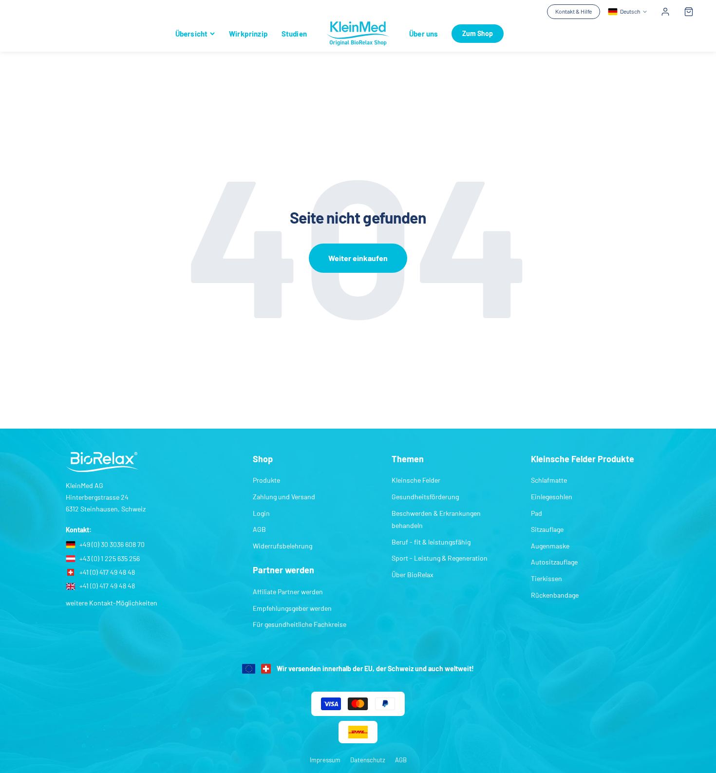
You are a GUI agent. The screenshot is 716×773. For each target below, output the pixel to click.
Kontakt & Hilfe (573, 11)
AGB (259, 529)
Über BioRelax (412, 574)
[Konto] (665, 11)
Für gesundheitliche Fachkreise (299, 624)
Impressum (325, 760)
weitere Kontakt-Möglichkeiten (111, 603)
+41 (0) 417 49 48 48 (107, 572)
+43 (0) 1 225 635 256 (109, 558)
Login (261, 513)
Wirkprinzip (248, 33)
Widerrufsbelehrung (282, 546)
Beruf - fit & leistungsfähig (431, 542)
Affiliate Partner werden (288, 591)
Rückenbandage (555, 595)
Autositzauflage (554, 562)
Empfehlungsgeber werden (292, 608)
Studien (294, 33)
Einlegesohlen (551, 496)
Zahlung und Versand (284, 496)
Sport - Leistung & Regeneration (440, 558)
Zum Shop (477, 33)
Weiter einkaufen (358, 258)
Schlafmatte (549, 480)
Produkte (266, 480)
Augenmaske (550, 546)
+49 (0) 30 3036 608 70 (112, 544)
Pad (536, 513)
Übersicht (191, 33)
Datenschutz (367, 760)
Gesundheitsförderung (425, 496)
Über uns (423, 33)
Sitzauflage (547, 529)
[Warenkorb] (689, 11)
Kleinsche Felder (416, 480)
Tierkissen (546, 578)
